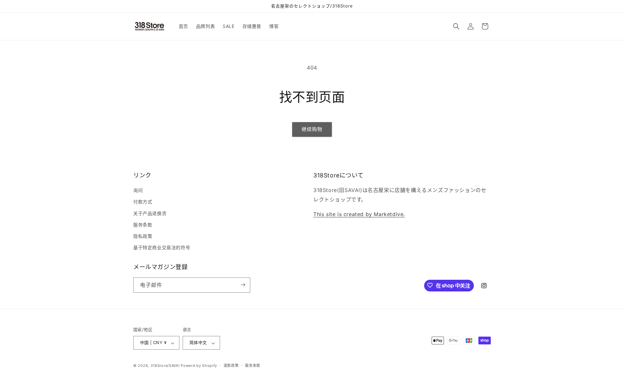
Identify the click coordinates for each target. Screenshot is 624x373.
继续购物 (312, 129)
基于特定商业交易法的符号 (161, 248)
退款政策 (231, 365)
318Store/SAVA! (165, 366)
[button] (456, 26)
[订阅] (243, 284)
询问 (138, 190)
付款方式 (142, 202)
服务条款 (142, 224)
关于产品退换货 (149, 213)
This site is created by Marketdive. (359, 214)
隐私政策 (142, 236)
